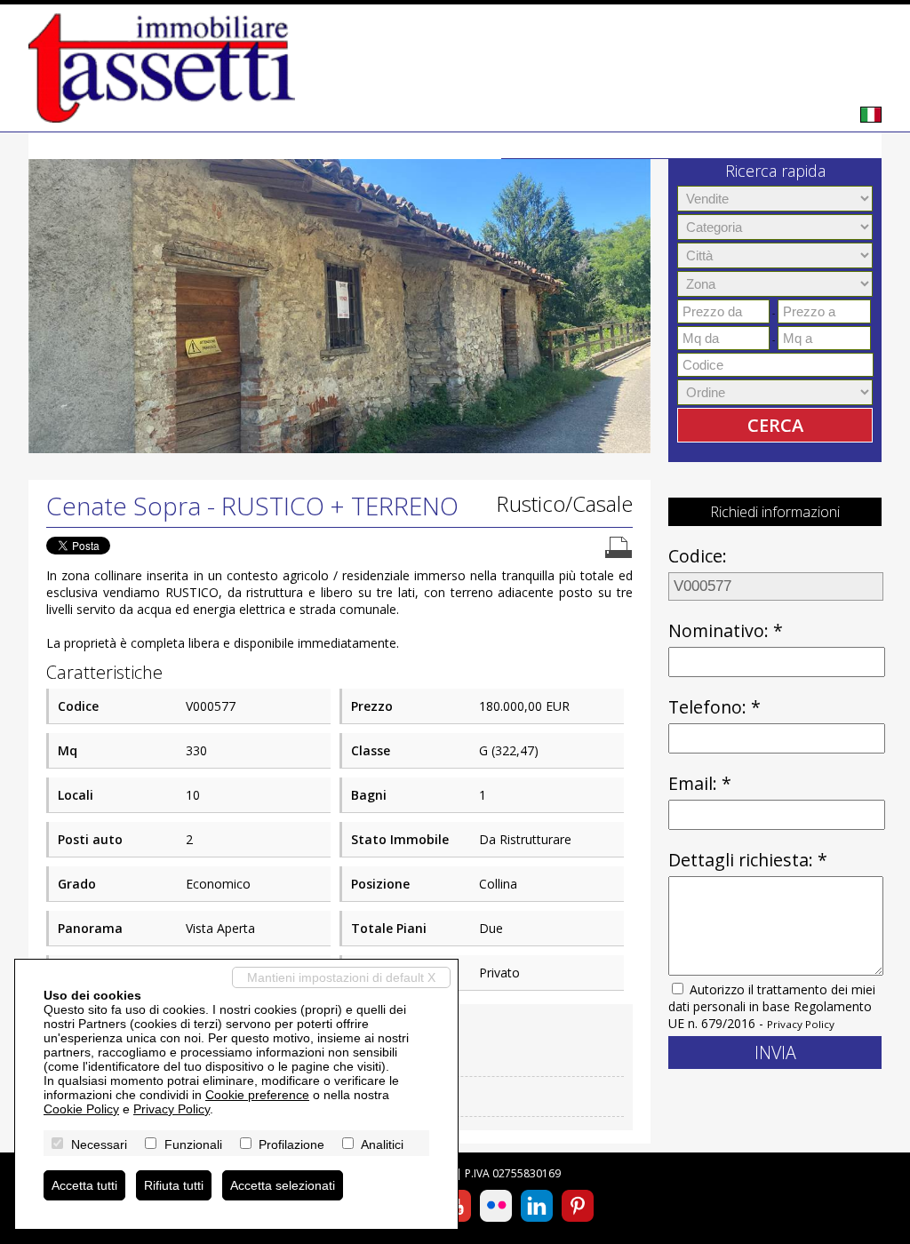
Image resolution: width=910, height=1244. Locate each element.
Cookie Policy (81, 1109)
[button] (44, 297)
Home (533, 145)
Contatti (841, 145)
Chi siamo (690, 145)
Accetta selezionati (282, 1185)
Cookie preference (257, 1095)
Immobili (605, 145)
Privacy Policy (800, 1024)
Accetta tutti (84, 1185)
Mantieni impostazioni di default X (341, 977)
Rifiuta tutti (174, 1185)
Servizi (767, 145)
